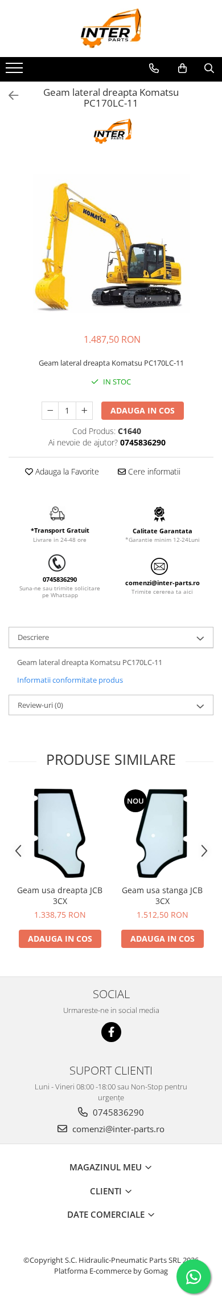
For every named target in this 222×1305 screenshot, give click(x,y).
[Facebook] (111, 1032)
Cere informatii (153, 471)
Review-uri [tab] (40, 705)
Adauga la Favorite (66, 471)
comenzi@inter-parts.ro (117, 1128)
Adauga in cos (142, 410)
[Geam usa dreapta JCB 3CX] (59, 833)
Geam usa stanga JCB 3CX (162, 895)
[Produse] (16, 71)
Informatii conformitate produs (70, 680)
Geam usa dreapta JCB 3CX (59, 895)
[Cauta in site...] (209, 68)
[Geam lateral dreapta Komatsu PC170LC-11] (111, 243)
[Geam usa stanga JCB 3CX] (162, 833)
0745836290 (117, 1112)
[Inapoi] (8, 95)
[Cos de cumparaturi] (182, 68)
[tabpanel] (111, 243)
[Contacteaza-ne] (154, 68)
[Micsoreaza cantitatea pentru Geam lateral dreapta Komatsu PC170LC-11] (50, 411)
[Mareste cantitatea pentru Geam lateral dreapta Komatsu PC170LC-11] (84, 411)
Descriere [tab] (33, 637)
